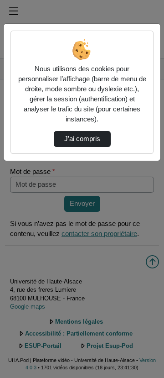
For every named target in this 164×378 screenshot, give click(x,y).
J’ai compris (82, 138)
